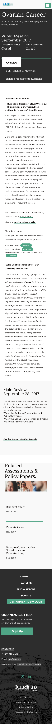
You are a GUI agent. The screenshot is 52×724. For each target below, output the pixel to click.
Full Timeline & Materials (20, 70)
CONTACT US (7, 649)
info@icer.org (26, 216)
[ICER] (26, 688)
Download (26, 245)
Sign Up (17, 631)
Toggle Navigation (49, 6)
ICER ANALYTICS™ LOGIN (26, 601)
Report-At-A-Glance (13, 249)
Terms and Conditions (26, 702)
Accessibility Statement (26, 712)
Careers (26, 583)
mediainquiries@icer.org (29, 664)
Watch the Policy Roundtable (18, 422)
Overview (11, 62)
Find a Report (26, 589)
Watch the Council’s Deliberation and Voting (25, 419)
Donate (26, 595)
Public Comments (12, 245)
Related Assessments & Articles (24, 78)
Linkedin (29, 676)
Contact (26, 576)
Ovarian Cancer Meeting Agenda (20, 439)
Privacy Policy (26, 707)
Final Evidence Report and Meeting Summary (23, 252)
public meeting (24, 137)
